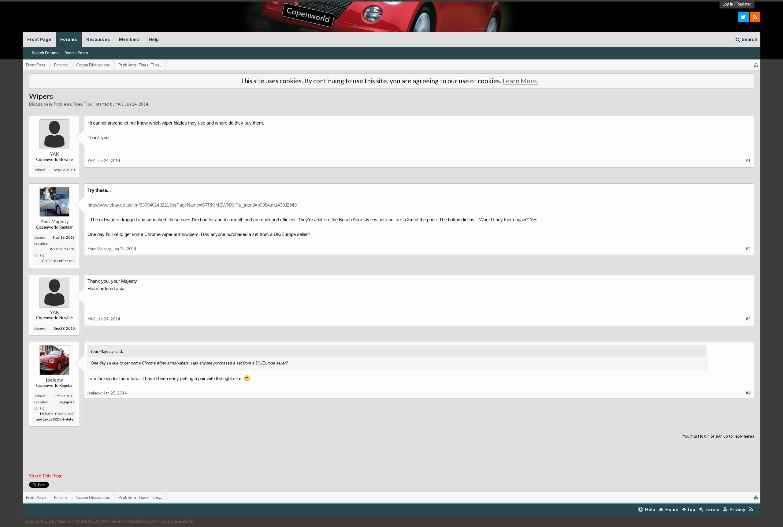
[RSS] (755, 17)
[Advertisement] (391, 456)
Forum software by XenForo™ (74, 521)
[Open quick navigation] (756, 65)
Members (129, 39)
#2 (748, 248)
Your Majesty (54, 221)
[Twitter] (743, 17)
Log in (728, 4)
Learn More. (520, 81)
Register (744, 4)
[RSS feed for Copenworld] (751, 510)
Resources (98, 39)
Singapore (66, 402)
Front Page (39, 39)
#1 (748, 160)
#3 (748, 318)
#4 (748, 393)
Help (154, 39)
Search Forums (45, 52)
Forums (68, 39)
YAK (119, 104)
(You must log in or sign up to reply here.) (717, 436)
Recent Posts (76, 52)
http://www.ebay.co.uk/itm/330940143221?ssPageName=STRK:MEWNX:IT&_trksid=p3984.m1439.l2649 (192, 204)
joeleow (54, 380)
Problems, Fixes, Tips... (74, 104)
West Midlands (62, 249)
